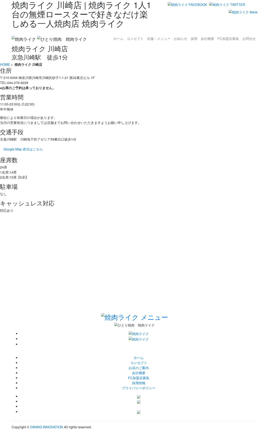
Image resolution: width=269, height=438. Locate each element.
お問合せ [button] (249, 38)
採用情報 (138, 382)
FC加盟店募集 (138, 377)
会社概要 (138, 372)
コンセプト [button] (135, 38)
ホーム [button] (118, 38)
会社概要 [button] (207, 38)
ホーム (139, 357)
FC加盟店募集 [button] (228, 38)
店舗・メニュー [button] (158, 38)
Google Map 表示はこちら (23, 149)
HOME (5, 64)
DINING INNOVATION (46, 427)
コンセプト (138, 362)
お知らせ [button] (180, 38)
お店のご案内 (139, 367)
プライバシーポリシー (139, 387)
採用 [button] (194, 38)
